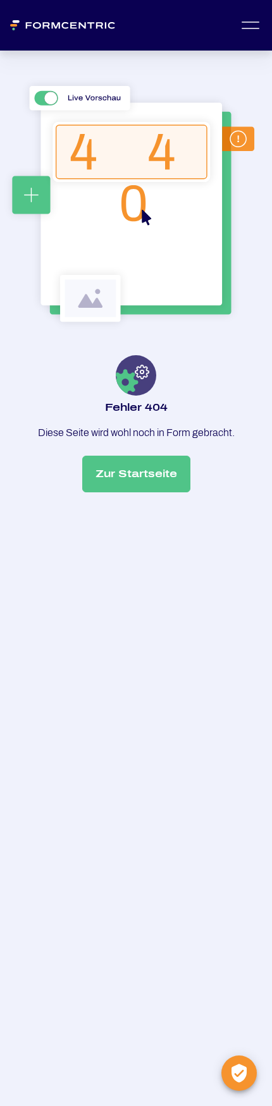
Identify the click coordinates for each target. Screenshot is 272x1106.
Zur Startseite (136, 473)
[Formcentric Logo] (68, 25)
